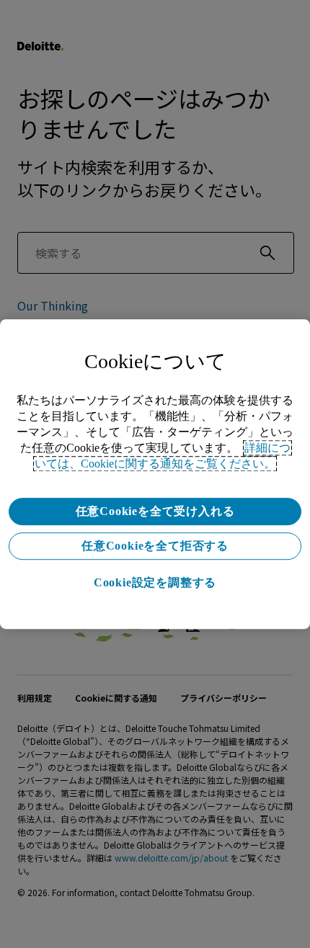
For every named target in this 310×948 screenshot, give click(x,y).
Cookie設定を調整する (155, 582)
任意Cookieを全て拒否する (155, 546)
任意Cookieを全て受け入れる (155, 511)
